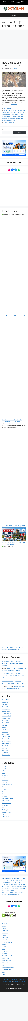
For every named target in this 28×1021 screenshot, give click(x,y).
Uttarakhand (7, 108)
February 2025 (6, 736)
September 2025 (6, 720)
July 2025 (4, 725)
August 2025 (5, 723)
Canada (4, 768)
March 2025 (5, 734)
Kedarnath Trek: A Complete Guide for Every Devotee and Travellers (13, 663)
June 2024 (5, 745)
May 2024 (5, 748)
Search (4, 130)
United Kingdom (6, 812)
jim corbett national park (10, 110)
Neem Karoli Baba (7, 784)
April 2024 (5, 750)
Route (3, 791)
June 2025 (5, 727)
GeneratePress (14, 990)
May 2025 (4, 729)
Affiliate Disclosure (19, 981)
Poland (4, 789)
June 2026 (5, 702)
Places (4, 787)
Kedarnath (5, 780)
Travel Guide (5, 800)
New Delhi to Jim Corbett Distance (11, 64)
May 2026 (5, 704)
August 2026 (5, 700)
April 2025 (5, 732)
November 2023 (6, 752)
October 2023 (6, 755)
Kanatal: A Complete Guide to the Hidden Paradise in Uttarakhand (13, 676)
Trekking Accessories (8, 810)
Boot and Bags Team (7, 661)
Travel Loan (5, 805)
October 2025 (6, 718)
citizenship (5, 771)
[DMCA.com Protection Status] (9, 916)
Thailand (4, 796)
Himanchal (5, 775)
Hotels (4, 777)
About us (5, 979)
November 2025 (6, 716)
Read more (14, 104)
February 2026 (6, 709)
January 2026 (6, 711)
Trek (3, 807)
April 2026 (5, 706)
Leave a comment (9, 122)
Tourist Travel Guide (7, 798)
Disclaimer (17, 2)
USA (3, 814)
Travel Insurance (6, 803)
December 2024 (6, 741)
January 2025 (6, 739)
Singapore (5, 793)
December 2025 (6, 713)
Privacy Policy (7, 981)
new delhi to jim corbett (13, 114)
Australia (4, 766)
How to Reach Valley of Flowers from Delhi (13, 316)
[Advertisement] (14, 45)
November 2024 (6, 743)
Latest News (5, 782)
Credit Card (5, 773)
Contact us (13, 979)
